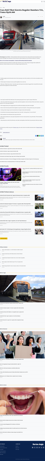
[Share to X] (37, 135)
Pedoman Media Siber (3, 447)
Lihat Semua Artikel (4, 238)
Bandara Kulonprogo (6, 132)
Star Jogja (17, 449)
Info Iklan (1, 454)
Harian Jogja (16, 127)
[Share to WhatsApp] (39, 135)
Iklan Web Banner (3, 452)
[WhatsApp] (43, 447)
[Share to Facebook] (36, 135)
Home (1, 7)
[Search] (42, 1)
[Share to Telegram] (43, 135)
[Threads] (41, 447)
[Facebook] (32, 447)
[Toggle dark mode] (44, 1)
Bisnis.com (17, 447)
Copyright (1, 449)
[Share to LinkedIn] (41, 135)
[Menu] (1, 1)
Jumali (4, 16)
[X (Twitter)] (35, 447)
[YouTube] (39, 447)
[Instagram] (37, 447)
